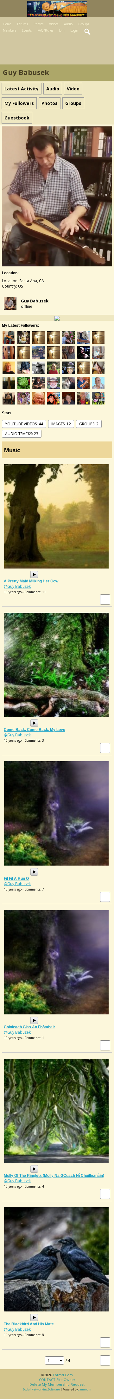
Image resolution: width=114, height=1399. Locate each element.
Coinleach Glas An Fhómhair (29, 1027)
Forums (22, 24)
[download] (105, 599)
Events (27, 30)
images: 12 (61, 424)
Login (74, 30)
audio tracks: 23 (21, 433)
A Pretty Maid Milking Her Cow (31, 581)
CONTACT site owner (57, 1379)
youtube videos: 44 (24, 424)
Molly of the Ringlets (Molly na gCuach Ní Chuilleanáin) (54, 1175)
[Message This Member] (57, 318)
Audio (68, 24)
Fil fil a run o (16, 878)
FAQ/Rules (45, 30)
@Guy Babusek (17, 586)
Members (9, 30)
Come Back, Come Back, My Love (34, 729)
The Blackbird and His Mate (29, 1324)
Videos (53, 24)
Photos (38, 24)
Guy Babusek (34, 301)
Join (62, 30)
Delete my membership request (57, 1384)
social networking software (41, 1389)
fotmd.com (63, 1374)
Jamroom (85, 1389)
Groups (83, 24)
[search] (87, 32)
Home (7, 24)
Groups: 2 (88, 424)
